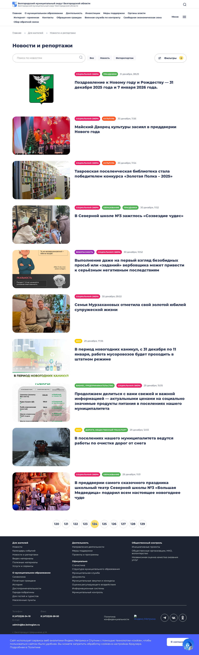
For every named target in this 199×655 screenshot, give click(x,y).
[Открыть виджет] (188, 644)
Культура (108, 118)
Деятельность (74, 13)
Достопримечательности (26, 588)
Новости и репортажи (25, 554)
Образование (111, 207)
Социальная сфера (87, 74)
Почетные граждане (24, 580)
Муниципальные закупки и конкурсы (93, 580)
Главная (17, 13)
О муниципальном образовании (44, 13)
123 (85, 524)
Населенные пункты (24, 600)
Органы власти (137, 13)
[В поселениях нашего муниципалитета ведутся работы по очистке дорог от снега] (41, 446)
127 (123, 524)
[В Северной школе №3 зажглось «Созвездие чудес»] (41, 224)
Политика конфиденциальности (116, 618)
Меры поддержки (114, 13)
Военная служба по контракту (102, 17)
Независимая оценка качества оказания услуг (155, 558)
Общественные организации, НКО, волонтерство (152, 552)
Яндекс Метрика (75, 640)
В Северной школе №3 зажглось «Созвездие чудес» (129, 216)
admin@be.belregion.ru (26, 624)
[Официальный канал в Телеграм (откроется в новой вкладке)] (165, 618)
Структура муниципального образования (96, 569)
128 (132, 524)
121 (66, 524)
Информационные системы (88, 588)
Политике (34, 647)
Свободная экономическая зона (143, 17)
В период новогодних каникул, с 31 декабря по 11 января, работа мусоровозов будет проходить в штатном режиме (125, 354)
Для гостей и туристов (25, 596)
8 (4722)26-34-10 (21, 616)
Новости (17, 546)
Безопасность (84, 252)
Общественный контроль (147, 543)
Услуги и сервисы (22, 566)
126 (113, 524)
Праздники (110, 74)
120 (56, 524)
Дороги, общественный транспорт (106, 430)
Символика (18, 576)
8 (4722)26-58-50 (50, 616)
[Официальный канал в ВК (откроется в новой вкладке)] (174, 618)
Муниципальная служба (86, 573)
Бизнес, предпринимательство (94, 385)
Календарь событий (23, 550)
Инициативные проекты (146, 546)
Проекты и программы (85, 554)
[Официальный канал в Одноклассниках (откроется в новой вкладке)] (183, 618)
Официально (79, 561)
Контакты (47, 17)
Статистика (78, 565)
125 (104, 524)
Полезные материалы (25, 562)
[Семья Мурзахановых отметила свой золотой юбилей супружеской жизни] (41, 313)
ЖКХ (78, 341)
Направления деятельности (88, 546)
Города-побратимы (23, 592)
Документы (78, 576)
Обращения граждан (69, 17)
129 (142, 524)
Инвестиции (92, 13)
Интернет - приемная (26, 17)
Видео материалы (22, 558)
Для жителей (20, 543)
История (17, 584)
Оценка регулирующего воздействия (94, 584)
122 (75, 524)
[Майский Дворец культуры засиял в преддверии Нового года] (41, 135)
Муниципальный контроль (87, 592)
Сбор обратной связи (26, 21)
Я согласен (178, 641)
